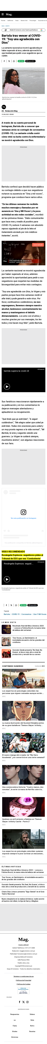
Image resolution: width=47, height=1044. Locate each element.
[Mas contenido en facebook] (20, 1002)
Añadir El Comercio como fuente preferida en (24, 30)
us (15, 1020)
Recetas (32, 1031)
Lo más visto (9, 622)
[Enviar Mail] (3, 111)
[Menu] (4, 14)
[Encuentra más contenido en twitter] (9, 61)
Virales (14, 1031)
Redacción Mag (11, 111)
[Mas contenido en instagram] (27, 1002)
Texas (17, 20)
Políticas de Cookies (23, 984)
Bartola (7, 614)
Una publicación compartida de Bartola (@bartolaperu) (23, 543)
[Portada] (23, 943)
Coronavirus (26, 614)
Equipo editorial (24, 945)
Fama (15, 1026)
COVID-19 (15, 614)
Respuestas (14, 1014)
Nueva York (24, 20)
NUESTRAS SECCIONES (23, 1009)
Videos (32, 1014)
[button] (7, 387)
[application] (23, 380)
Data (32, 1020)
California (10, 20)
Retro (32, 1026)
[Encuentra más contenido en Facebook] (4, 61)
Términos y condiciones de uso (23, 976)
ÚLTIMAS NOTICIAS (11, 867)
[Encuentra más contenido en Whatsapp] (13, 61)
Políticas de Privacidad (23, 980)
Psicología (33, 20)
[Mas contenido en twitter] (23, 1002)
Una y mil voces (39, 614)
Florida (3, 20)
